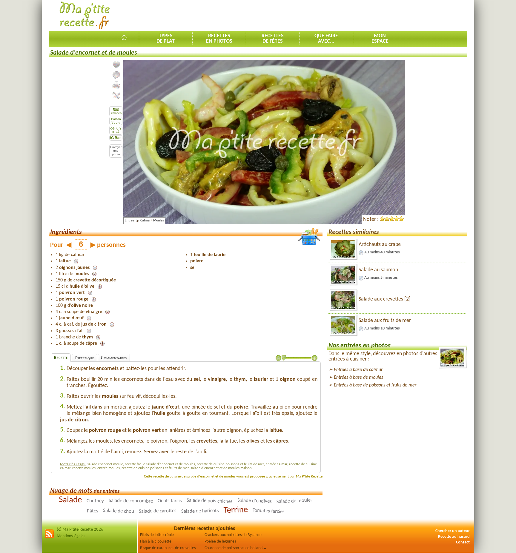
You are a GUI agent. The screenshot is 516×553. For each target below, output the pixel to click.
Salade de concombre (131, 501)
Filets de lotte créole (157, 535)
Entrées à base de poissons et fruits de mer (375, 385)
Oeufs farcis (170, 501)
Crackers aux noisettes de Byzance (233, 535)
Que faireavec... (326, 38)
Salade (70, 500)
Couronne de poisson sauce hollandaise (237, 548)
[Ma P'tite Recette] (84, 15)
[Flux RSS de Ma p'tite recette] (49, 537)
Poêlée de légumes (220, 541)
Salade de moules (295, 501)
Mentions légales (71, 536)
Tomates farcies (269, 511)
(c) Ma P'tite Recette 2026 (80, 529)
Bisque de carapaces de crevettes (168, 548)
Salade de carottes (157, 511)
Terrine (236, 510)
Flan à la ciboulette (155, 541)
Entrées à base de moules (358, 377)
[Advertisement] (358, 15)
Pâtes (92, 511)
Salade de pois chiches (210, 501)
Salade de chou (118, 511)
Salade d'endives (254, 501)
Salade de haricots (200, 511)
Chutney (95, 500)
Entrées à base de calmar (358, 369)
